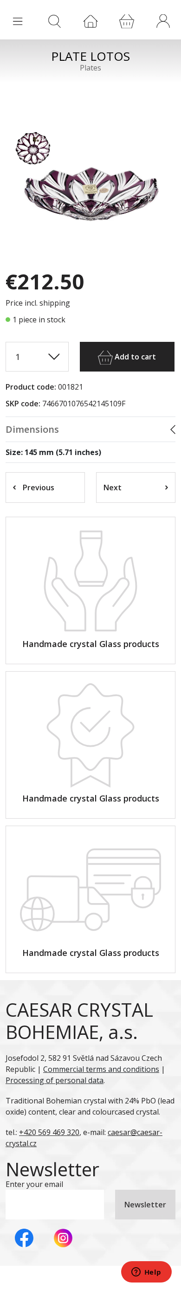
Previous (38, 487)
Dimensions (32, 429)
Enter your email (34, 1184)
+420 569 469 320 (49, 1132)
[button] (162, 20)
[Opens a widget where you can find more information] (146, 1272)
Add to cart (134, 357)
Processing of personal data (54, 1080)
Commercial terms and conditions (101, 1069)
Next (112, 487)
